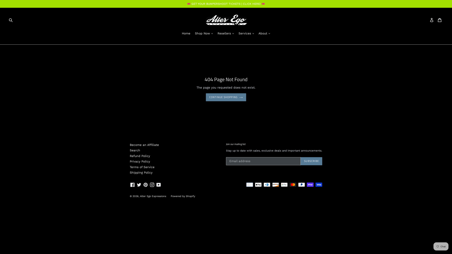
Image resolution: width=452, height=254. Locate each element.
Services (245, 33)
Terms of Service (142, 167)
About (263, 33)
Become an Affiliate (144, 145)
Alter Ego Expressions (153, 196)
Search (135, 150)
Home (186, 33)
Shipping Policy (141, 172)
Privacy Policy (140, 161)
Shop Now (203, 33)
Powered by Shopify (183, 196)
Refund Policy (140, 156)
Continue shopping (223, 97)
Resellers (225, 33)
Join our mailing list (236, 144)
